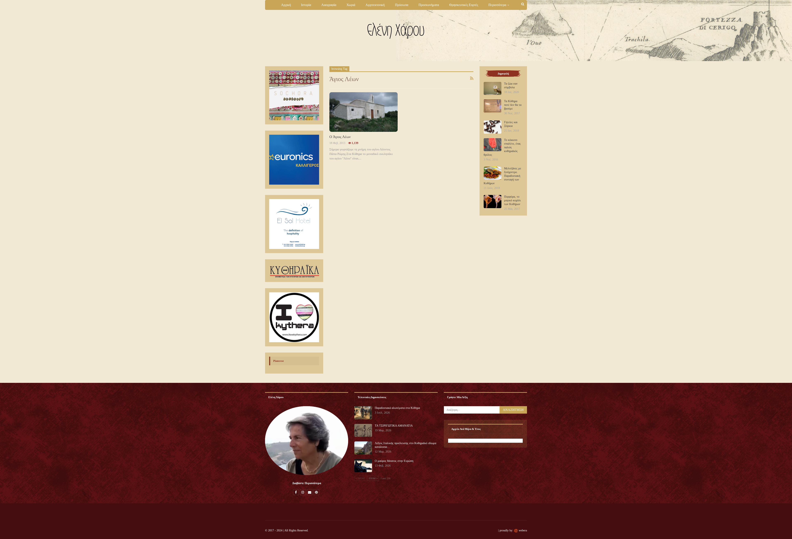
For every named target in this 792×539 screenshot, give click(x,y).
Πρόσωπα (401, 5)
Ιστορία (306, 5)
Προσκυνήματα (428, 5)
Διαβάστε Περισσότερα (306, 483)
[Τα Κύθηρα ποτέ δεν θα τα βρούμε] (492, 106)
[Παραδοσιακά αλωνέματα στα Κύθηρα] (363, 412)
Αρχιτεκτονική (375, 5)
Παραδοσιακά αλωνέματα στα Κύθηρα (397, 407)
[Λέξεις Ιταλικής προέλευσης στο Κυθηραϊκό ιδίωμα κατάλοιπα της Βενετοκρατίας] (363, 448)
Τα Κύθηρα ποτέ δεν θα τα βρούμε (512, 105)
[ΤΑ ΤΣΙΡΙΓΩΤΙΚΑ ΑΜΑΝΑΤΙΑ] (363, 430)
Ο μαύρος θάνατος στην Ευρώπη (394, 460)
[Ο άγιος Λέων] (363, 112)
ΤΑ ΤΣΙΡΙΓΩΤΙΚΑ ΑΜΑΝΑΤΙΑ (394, 425)
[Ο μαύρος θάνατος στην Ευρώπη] (363, 465)
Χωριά (350, 5)
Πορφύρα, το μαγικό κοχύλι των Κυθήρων (512, 200)
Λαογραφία (328, 5)
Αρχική (286, 5)
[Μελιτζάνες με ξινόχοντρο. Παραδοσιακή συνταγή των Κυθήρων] (492, 173)
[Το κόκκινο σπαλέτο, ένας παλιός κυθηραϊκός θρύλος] (492, 144)
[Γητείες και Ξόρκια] (492, 127)
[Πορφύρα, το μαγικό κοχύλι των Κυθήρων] (492, 201)
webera (523, 530)
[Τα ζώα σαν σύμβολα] (492, 88)
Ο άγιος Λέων (340, 137)
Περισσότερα (497, 5)
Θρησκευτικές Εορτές (463, 5)
